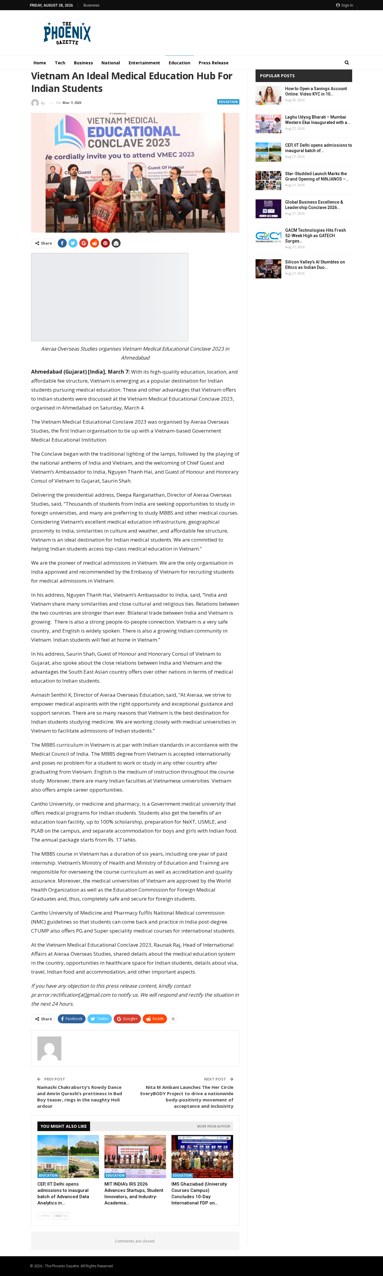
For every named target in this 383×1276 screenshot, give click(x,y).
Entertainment (144, 63)
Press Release (214, 63)
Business (91, 5)
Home (40, 63)
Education (179, 63)
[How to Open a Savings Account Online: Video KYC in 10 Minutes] (268, 95)
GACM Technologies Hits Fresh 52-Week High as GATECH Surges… (315, 235)
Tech (60, 63)
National (110, 63)
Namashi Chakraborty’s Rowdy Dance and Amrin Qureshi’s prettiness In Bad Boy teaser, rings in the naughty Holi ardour (79, 1096)
